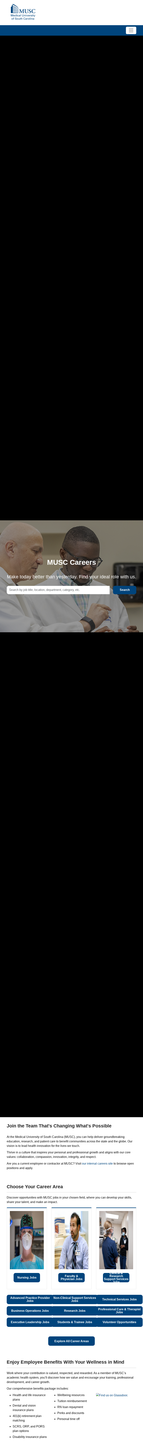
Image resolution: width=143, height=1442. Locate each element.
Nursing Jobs (26, 1277)
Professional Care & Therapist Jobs (119, 1311)
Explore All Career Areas (71, 1341)
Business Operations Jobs (30, 1310)
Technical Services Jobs (119, 1299)
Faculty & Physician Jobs (71, 1277)
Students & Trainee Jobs (74, 1322)
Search (125, 589)
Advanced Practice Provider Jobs (30, 1299)
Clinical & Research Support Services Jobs (116, 1277)
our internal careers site (97, 1163)
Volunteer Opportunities (119, 1322)
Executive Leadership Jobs (30, 1322)
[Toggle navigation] (131, 30)
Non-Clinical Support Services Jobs (74, 1299)
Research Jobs (74, 1310)
